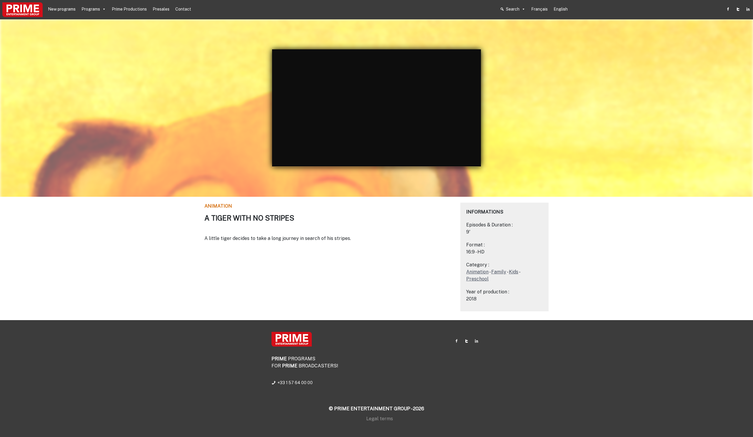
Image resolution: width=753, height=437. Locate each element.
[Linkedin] (748, 9)
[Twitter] (738, 9)
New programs (62, 9)
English (561, 9)
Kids (513, 272)
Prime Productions (129, 9)
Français (539, 9)
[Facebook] (728, 9)
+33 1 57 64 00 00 (295, 382)
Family (498, 272)
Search (512, 9)
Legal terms (379, 418)
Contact (183, 9)
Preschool (477, 279)
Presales (161, 9)
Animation (218, 206)
